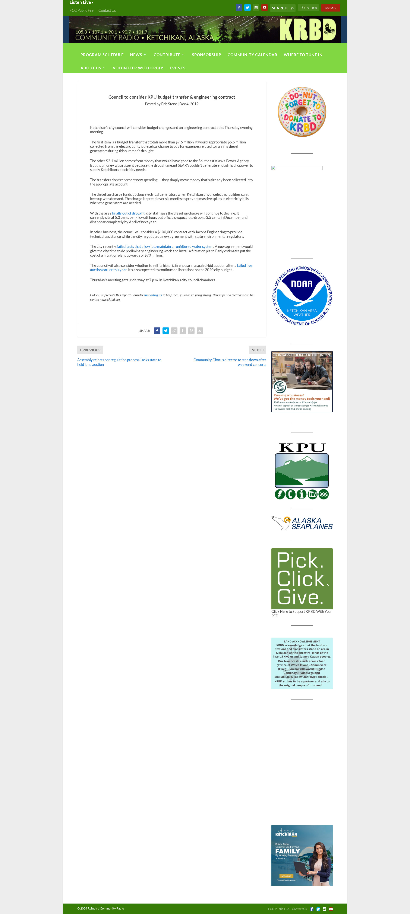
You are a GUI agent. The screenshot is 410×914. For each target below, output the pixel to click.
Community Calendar (252, 54)
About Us (91, 68)
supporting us (153, 295)
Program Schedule (102, 54)
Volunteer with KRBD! (138, 68)
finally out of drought (128, 213)
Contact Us (107, 10)
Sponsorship (206, 54)
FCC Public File (82, 10)
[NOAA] (302, 296)
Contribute (167, 54)
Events (178, 68)
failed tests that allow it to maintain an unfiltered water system (165, 246)
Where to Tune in (303, 54)
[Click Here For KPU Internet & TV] (302, 470)
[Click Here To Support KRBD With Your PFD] (302, 579)
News (136, 54)
